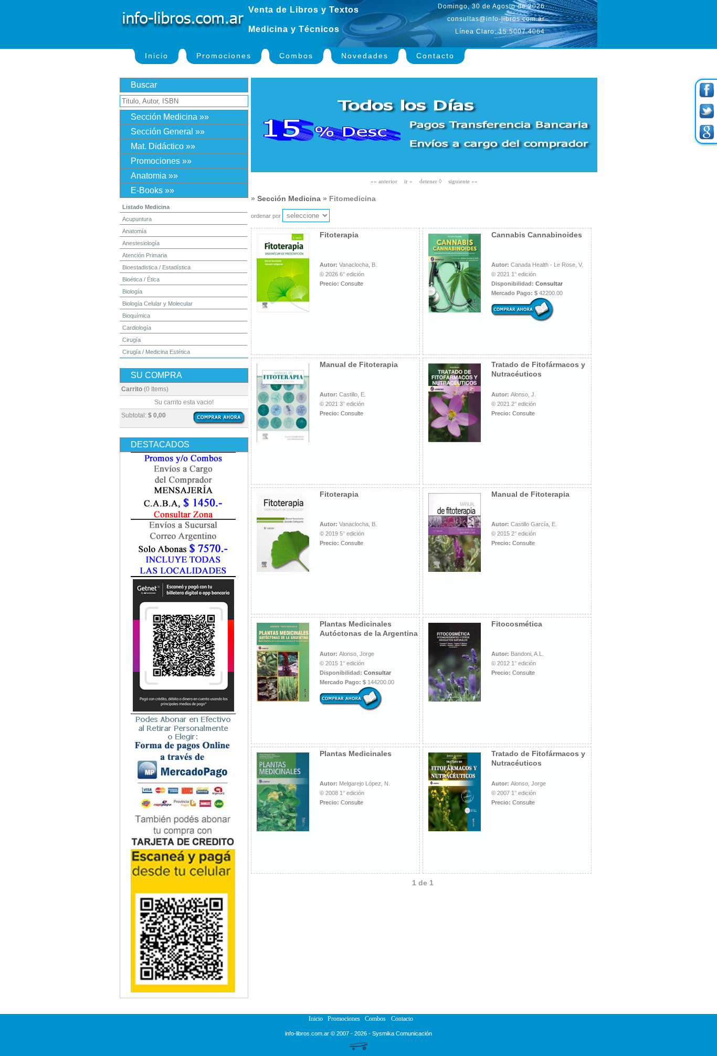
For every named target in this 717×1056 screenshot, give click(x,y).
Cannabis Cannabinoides (536, 235)
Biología (132, 291)
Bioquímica (136, 315)
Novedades (364, 55)
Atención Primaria (144, 255)
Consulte (352, 283)
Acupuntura (137, 219)
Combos (296, 55)
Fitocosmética (516, 624)
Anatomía (134, 231)
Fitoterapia (339, 235)
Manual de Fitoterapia (359, 364)
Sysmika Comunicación (402, 1033)
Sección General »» (168, 131)
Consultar (549, 283)
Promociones (223, 55)
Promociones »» (161, 160)
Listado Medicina (146, 207)
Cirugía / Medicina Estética (156, 352)
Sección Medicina (289, 198)
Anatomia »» (154, 175)
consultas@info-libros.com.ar (496, 19)
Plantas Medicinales (356, 753)
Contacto (435, 55)
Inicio (156, 55)
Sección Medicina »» (170, 116)
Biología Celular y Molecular (157, 303)
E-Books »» (152, 190)
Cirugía (131, 340)
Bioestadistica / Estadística (156, 267)
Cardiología (136, 328)
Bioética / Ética (141, 279)
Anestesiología (141, 243)
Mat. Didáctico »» (163, 146)
